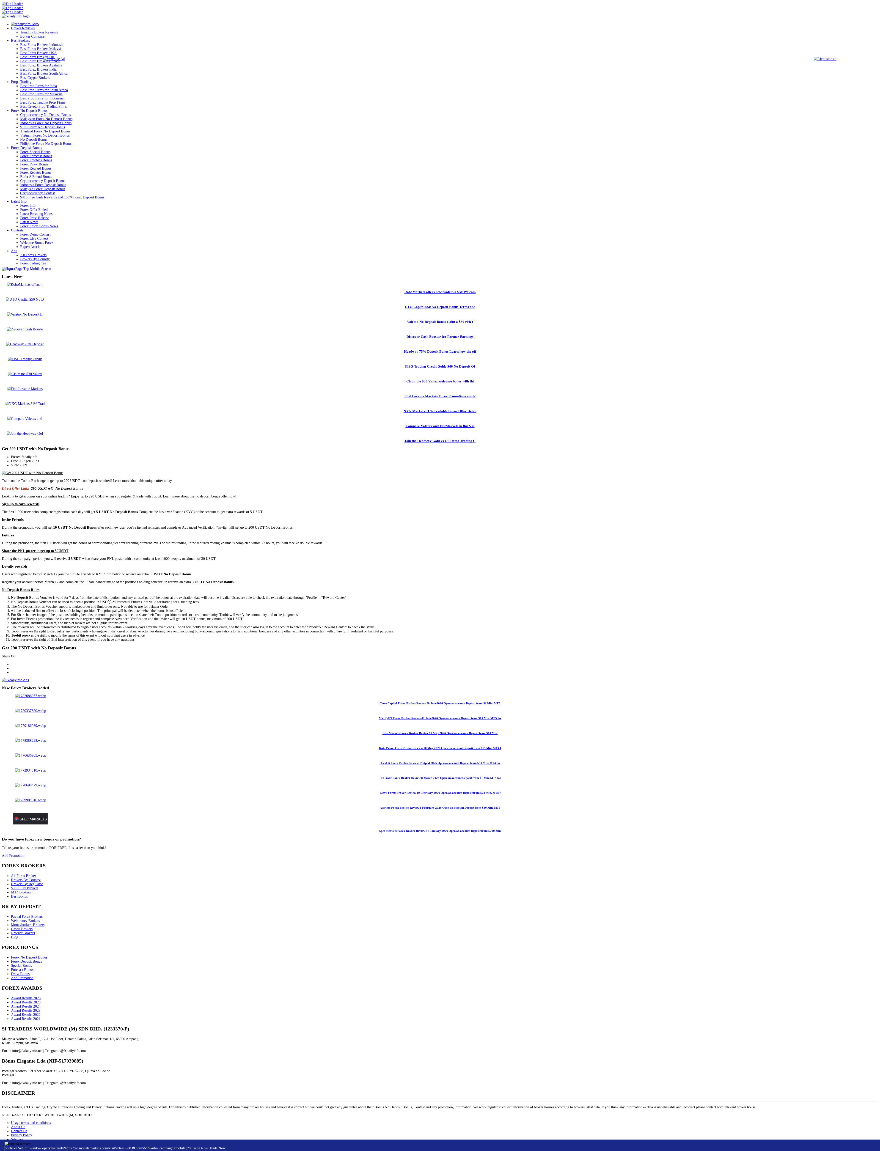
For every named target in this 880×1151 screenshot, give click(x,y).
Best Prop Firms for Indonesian (42, 98)
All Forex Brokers (33, 255)
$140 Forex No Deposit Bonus (42, 127)
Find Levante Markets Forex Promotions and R (440, 396)
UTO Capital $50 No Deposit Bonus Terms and (440, 307)
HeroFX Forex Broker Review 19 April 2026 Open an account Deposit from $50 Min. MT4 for (440, 763)
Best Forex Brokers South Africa (44, 73)
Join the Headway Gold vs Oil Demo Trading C (440, 441)
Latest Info (19, 201)
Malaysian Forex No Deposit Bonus (46, 119)
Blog (14, 937)
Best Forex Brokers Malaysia (41, 49)
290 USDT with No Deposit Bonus (57, 488)
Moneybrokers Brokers (27, 925)
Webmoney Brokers (25, 921)
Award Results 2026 (26, 998)
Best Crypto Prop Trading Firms (43, 106)
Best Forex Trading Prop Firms (42, 102)
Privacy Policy (21, 1135)
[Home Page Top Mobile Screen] (26, 269)
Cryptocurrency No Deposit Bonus (45, 115)
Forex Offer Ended (34, 210)
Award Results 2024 (26, 1006)
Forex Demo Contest (35, 234)
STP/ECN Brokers (24, 888)
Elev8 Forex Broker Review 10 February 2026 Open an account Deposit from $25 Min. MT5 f (440, 792)
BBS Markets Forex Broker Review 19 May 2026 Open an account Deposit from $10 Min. (440, 733)
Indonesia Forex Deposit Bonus (43, 185)
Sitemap (17, 1139)
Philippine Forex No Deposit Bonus (46, 144)
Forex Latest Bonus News (39, 226)
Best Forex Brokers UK (37, 57)
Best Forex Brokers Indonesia (41, 45)
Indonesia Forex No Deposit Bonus (46, 123)
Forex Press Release (34, 218)
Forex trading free (33, 263)
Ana (14, 251)
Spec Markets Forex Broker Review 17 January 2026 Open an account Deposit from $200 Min (440, 830)
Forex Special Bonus (35, 152)
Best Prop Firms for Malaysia (41, 94)
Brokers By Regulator (27, 884)
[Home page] (25, 24)
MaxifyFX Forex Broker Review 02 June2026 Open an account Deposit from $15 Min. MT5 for (440, 718)
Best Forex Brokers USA (38, 53)
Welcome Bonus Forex (36, 242)
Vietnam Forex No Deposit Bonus (45, 135)
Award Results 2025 (26, 1002)
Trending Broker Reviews (39, 32)
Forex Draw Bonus (34, 164)
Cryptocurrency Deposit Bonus (42, 181)
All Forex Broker (23, 876)
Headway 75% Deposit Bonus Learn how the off (440, 351)
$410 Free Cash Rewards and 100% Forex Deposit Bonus (62, 197)
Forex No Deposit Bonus (29, 111)
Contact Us (19, 1131)
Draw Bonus (20, 974)
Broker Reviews (23, 28)
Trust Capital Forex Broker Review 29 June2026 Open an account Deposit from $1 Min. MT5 (440, 703)
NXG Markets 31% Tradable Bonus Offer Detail (440, 411)
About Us (18, 1127)
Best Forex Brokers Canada (40, 61)
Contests (17, 230)
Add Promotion (13, 855)
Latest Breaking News (36, 214)
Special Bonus (21, 965)
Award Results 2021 (26, 1019)
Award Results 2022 (26, 1014)
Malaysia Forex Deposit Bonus (42, 189)
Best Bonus (19, 896)
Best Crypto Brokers (35, 78)
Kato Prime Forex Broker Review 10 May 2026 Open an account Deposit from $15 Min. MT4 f (440, 748)
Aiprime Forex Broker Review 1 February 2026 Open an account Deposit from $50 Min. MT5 (440, 807)
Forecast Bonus (22, 970)
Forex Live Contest (34, 238)
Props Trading (21, 82)
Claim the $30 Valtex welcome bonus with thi (440, 381)
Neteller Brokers (23, 933)
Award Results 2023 (26, 1010)
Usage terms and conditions (31, 1123)
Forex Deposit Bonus (26, 148)
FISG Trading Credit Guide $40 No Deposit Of (440, 366)
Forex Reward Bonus (35, 168)
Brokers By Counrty (35, 259)
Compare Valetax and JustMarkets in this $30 (440, 426)
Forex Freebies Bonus (36, 160)
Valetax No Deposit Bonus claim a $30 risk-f (440, 322)
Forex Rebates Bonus (35, 172)
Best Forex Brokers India (38, 69)
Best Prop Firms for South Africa (44, 90)
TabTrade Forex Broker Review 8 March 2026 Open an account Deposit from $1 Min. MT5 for (440, 778)
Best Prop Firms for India (38, 86)
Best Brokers (20, 40)
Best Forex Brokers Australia (41, 65)
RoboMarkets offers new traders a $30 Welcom (440, 292)
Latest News (29, 222)
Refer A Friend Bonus (36, 177)
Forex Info (28, 205)
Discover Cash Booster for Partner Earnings (440, 336)
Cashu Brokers (22, 929)
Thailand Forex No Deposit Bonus (45, 131)
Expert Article (30, 247)
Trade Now (217, 1148)
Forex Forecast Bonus (36, 156)
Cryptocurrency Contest (37, 193)
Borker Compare (32, 36)
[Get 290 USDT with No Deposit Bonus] (32, 473)
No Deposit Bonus (33, 139)
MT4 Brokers (21, 892)
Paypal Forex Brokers (27, 916)
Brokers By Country (26, 880)
